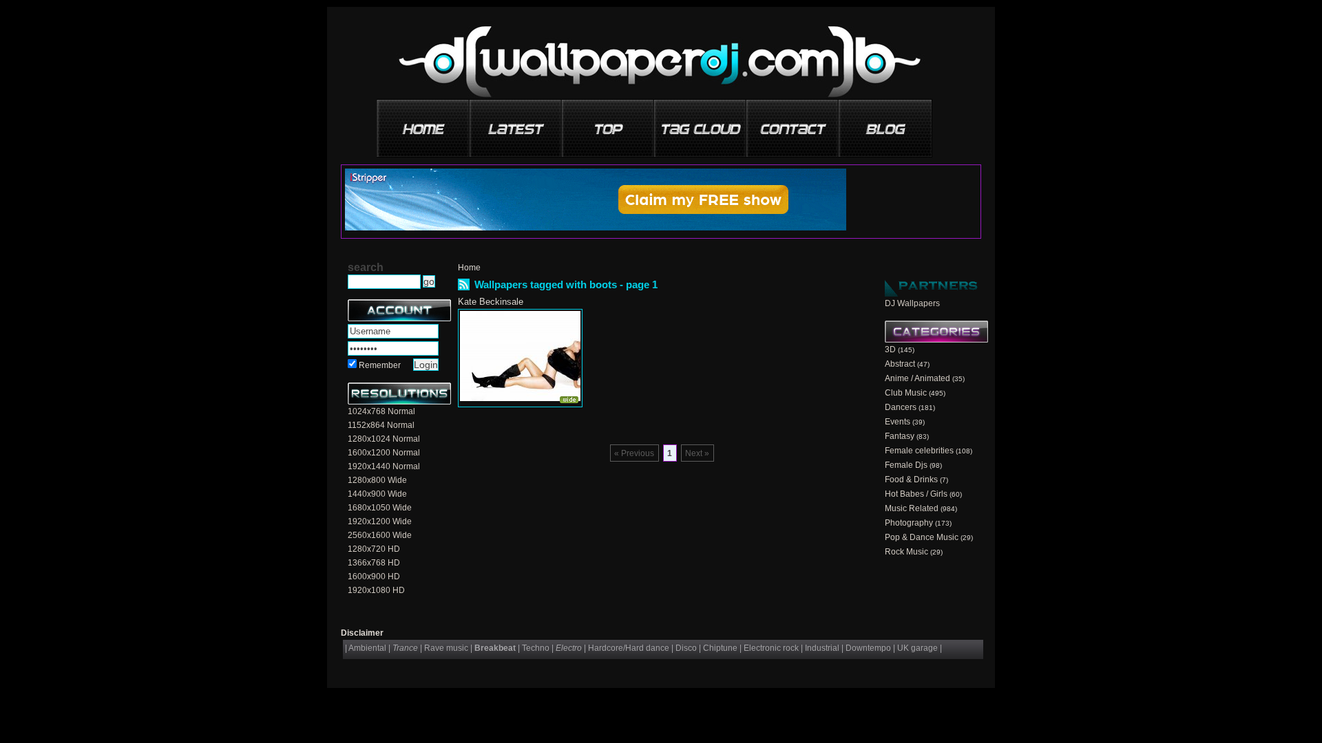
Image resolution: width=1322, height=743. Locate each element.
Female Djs (906, 465)
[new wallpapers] (516, 123)
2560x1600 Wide (380, 535)
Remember (380, 365)
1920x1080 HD (376, 590)
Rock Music (906, 552)
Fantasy (899, 436)
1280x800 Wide (377, 480)
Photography (909, 523)
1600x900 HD (374, 576)
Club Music (906, 393)
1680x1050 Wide (380, 508)
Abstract (900, 364)
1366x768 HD (374, 563)
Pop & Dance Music (921, 537)
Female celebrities (919, 450)
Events (897, 422)
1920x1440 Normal (384, 466)
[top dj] (885, 123)
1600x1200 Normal (384, 452)
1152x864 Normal (381, 425)
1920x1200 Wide (380, 521)
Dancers (900, 407)
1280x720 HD (374, 549)
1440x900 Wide (377, 494)
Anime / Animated (917, 378)
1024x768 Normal (381, 411)
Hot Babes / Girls (916, 494)
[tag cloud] (701, 123)
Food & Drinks (911, 479)
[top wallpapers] (609, 123)
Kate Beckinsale (490, 302)
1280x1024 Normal (384, 439)
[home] (424, 123)
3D (890, 349)
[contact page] (793, 123)
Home (469, 267)
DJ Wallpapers (912, 303)
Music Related (911, 508)
